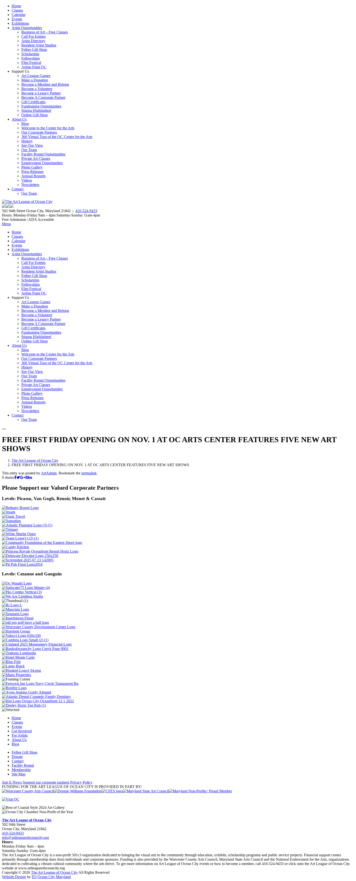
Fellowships (30, 58)
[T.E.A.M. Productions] (20, 538)
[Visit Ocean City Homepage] (10, 799)
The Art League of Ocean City (35, 460)
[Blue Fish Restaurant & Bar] (11, 662)
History (27, 141)
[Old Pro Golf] (25, 622)
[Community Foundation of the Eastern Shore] (42, 543)
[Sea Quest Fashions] (15, 614)
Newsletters (30, 185)
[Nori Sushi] (28, 560)
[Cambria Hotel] (25, 640)
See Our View (32, 145)
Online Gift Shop (34, 115)
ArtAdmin (49, 473)
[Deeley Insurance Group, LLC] (24, 705)
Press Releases (32, 172)
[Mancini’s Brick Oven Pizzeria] (15, 609)
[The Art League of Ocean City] (27, 202)
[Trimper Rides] (10, 529)
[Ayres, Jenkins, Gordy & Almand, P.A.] (26, 692)
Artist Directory (33, 41)
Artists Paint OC (33, 67)
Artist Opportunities (27, 28)
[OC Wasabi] (17, 583)
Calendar (18, 15)
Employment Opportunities (42, 163)
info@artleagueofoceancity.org (25, 837)
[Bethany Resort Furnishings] (20, 508)
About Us (19, 119)
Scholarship (30, 54)
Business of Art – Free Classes (44, 32)
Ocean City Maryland (54, 877)
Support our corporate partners (46, 782)
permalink (89, 473)
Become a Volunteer (36, 89)
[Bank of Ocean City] (35, 649)
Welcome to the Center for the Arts (47, 128)
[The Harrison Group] (16, 631)
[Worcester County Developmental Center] (38, 627)
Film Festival (31, 63)
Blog (25, 124)
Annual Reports (33, 176)
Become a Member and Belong (45, 84)
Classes (17, 10)
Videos (26, 180)
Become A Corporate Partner (43, 97)
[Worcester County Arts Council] (28, 791)
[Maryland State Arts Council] (78, 791)
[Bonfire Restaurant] (14, 688)
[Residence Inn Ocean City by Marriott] (12, 605)
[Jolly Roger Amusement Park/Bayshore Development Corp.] (8, 512)
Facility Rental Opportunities (43, 154)
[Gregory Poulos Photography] (13, 666)
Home (16, 6)
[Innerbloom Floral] (17, 618)
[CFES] (112, 791)
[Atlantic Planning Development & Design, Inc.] (27, 525)
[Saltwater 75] (26, 588)
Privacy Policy (81, 782)
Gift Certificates (33, 102)
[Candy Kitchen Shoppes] (15, 547)
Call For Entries (33, 36)
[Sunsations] (11, 521)
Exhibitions (20, 23)
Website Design (14, 877)
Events (17, 19)
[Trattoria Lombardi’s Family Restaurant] (19, 653)
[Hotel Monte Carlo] (18, 657)
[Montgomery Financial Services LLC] (37, 644)
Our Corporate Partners (39, 132)
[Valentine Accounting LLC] (21, 636)
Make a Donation (34, 80)
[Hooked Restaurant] (21, 670)
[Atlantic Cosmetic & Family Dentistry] (36, 697)
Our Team (29, 150)
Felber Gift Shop (34, 49)
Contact (17, 189)
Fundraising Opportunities (41, 106)
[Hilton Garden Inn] (38, 701)
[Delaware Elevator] (30, 556)
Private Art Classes (35, 158)
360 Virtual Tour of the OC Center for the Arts (56, 137)
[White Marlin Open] (19, 534)
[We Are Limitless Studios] (22, 596)
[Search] (4, 429)
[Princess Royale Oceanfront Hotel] (40, 551)
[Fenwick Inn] (40, 683)
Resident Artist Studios (38, 45)
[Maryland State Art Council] (146, 791)
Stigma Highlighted (36, 110)
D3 (34, 877)
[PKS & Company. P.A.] (22, 592)
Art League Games (35, 76)
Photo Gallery (32, 167)
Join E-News (12, 782)
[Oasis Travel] (13, 516)
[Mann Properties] (16, 675)
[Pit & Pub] (22, 564)
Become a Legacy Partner (41, 93)
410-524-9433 (86, 211)
